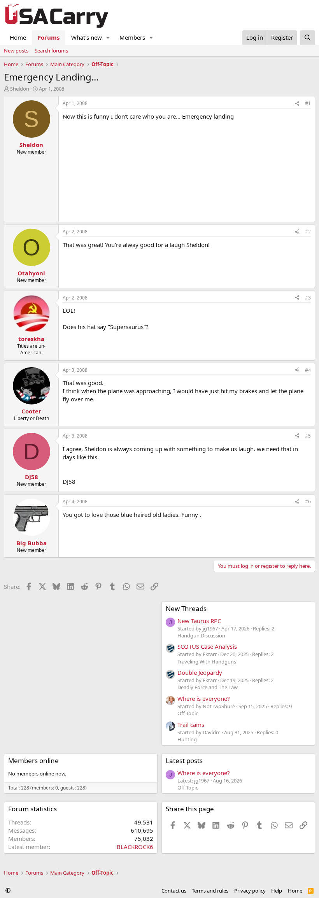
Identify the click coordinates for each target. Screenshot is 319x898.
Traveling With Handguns (206, 661)
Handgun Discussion (201, 635)
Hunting (187, 739)
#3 (308, 297)
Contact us (173, 890)
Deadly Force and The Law (207, 687)
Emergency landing (208, 116)
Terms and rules (210, 890)
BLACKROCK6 (135, 847)
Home (18, 37)
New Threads (186, 608)
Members (132, 37)
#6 (308, 501)
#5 (308, 435)
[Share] (297, 103)
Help (276, 890)
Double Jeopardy (199, 672)
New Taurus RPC (199, 621)
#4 (308, 370)
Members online (33, 760)
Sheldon (19, 88)
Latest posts (184, 760)
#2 (308, 231)
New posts (16, 50)
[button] (108, 37)
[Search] (307, 37)
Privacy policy (250, 890)
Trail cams (190, 724)
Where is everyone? (203, 698)
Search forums (51, 50)
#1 (308, 103)
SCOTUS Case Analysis (207, 646)
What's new (86, 37)
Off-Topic (187, 713)
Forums (49, 37)
